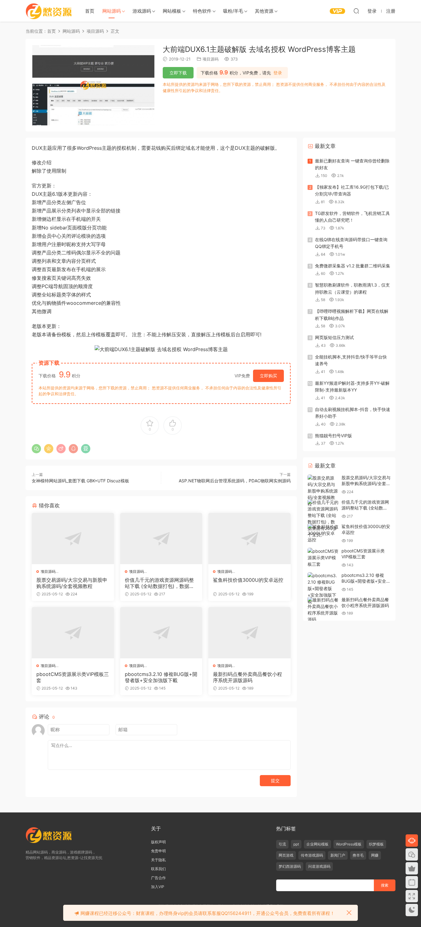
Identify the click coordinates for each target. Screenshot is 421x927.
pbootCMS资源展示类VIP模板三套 (72, 677)
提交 (275, 780)
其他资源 (264, 11)
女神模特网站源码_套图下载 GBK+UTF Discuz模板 (80, 480)
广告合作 (158, 877)
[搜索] (356, 10)
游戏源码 (142, 11)
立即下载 (178, 72)
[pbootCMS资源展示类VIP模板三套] (73, 632)
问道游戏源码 (319, 866)
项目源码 (210, 59)
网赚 (374, 855)
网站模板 (172, 11)
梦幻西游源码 (290, 866)
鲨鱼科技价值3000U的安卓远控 (248, 580)
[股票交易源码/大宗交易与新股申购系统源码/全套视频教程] (73, 538)
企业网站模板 (317, 844)
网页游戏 (286, 855)
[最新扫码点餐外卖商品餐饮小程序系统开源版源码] (249, 632)
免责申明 (158, 851)
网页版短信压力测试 (334, 337)
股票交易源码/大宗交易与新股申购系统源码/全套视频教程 (71, 583)
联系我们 (158, 868)
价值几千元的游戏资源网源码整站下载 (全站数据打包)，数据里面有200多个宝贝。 (159, 583)
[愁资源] (49, 11)
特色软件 (202, 11)
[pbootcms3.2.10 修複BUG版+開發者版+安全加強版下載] (161, 632)
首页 (89, 11)
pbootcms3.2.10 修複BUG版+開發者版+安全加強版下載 (161, 677)
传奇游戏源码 (312, 855)
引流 (282, 844)
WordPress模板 (349, 844)
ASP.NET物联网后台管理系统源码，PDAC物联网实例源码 (235, 480)
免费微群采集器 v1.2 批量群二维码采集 (352, 265)
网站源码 (111, 11)
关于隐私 (158, 860)
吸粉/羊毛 (233, 11)
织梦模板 (376, 844)
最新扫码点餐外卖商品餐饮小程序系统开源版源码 (247, 677)
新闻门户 (337, 855)
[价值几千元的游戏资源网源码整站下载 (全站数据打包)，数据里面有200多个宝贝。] (161, 538)
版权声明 (158, 842)
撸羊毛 (358, 855)
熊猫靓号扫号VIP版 (333, 435)
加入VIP (157, 886)
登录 (277, 73)
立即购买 (268, 375)
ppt (296, 844)
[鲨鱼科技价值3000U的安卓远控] (249, 538)
